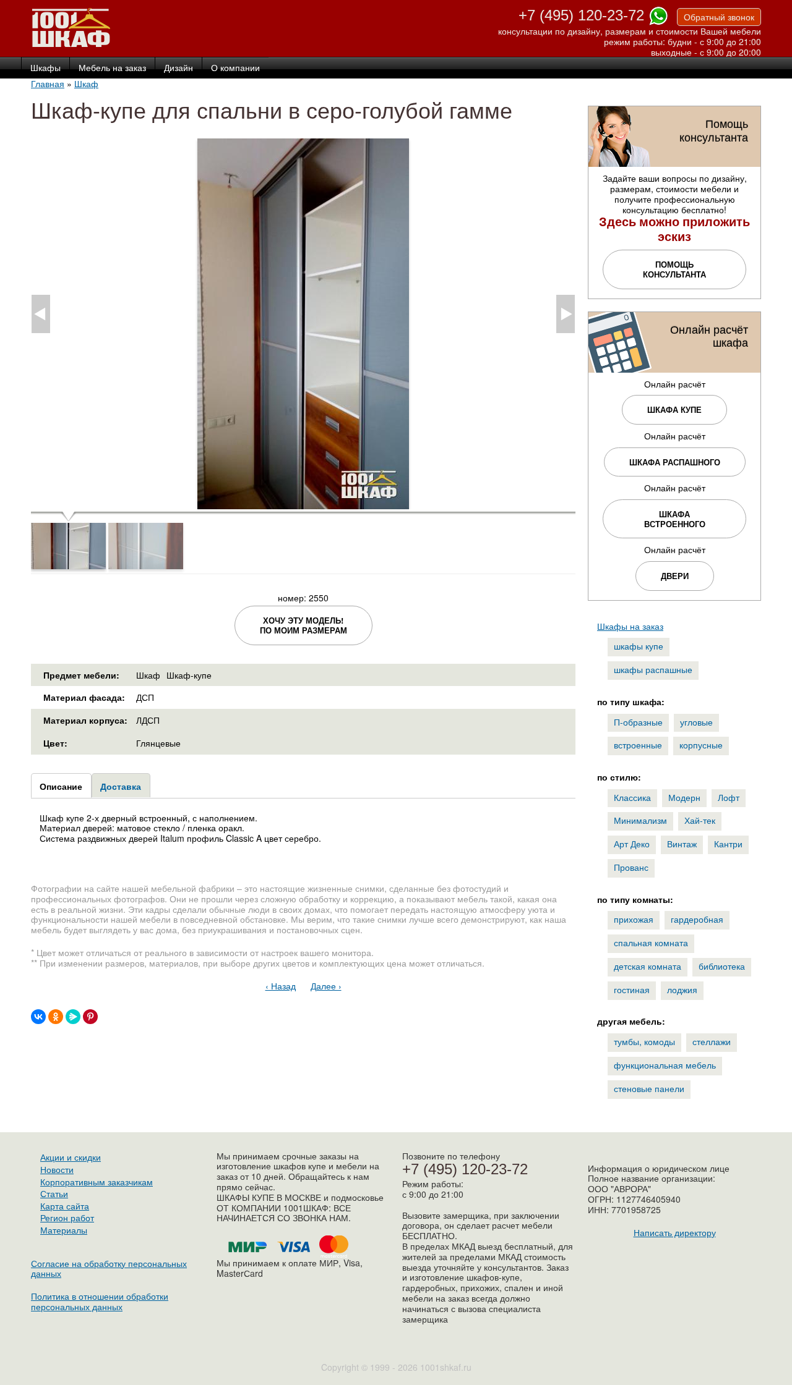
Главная (47, 83)
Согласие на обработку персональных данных (109, 1268)
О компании (235, 68)
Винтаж (682, 843)
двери (675, 576)
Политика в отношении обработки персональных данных (99, 1301)
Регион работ (67, 1217)
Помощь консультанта (674, 269)
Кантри (728, 843)
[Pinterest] (90, 1016)
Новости (57, 1169)
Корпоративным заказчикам (96, 1181)
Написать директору (675, 1232)
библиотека (722, 966)
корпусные (701, 745)
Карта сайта (64, 1206)
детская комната (647, 966)
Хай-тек (699, 820)
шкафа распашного (674, 462)
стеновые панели (649, 1088)
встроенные (638, 745)
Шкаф (86, 83)
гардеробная (697, 919)
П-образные (638, 722)
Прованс (631, 867)
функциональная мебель (665, 1065)
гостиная (632, 989)
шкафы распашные (653, 669)
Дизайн (178, 68)
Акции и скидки (70, 1157)
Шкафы (45, 68)
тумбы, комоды (644, 1041)
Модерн (684, 797)
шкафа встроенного (674, 519)
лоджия (682, 989)
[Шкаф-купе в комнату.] (303, 504)
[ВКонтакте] (38, 1016)
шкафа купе (674, 409)
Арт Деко (632, 843)
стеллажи (711, 1041)
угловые (696, 722)
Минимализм (640, 820)
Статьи (54, 1193)
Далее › (326, 986)
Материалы (63, 1230)
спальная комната (651, 942)
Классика (632, 797)
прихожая (633, 919)
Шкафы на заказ (630, 626)
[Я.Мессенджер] (73, 1016)
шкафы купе (638, 646)
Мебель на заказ (112, 68)
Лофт (728, 797)
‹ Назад (280, 986)
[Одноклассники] (55, 1016)
